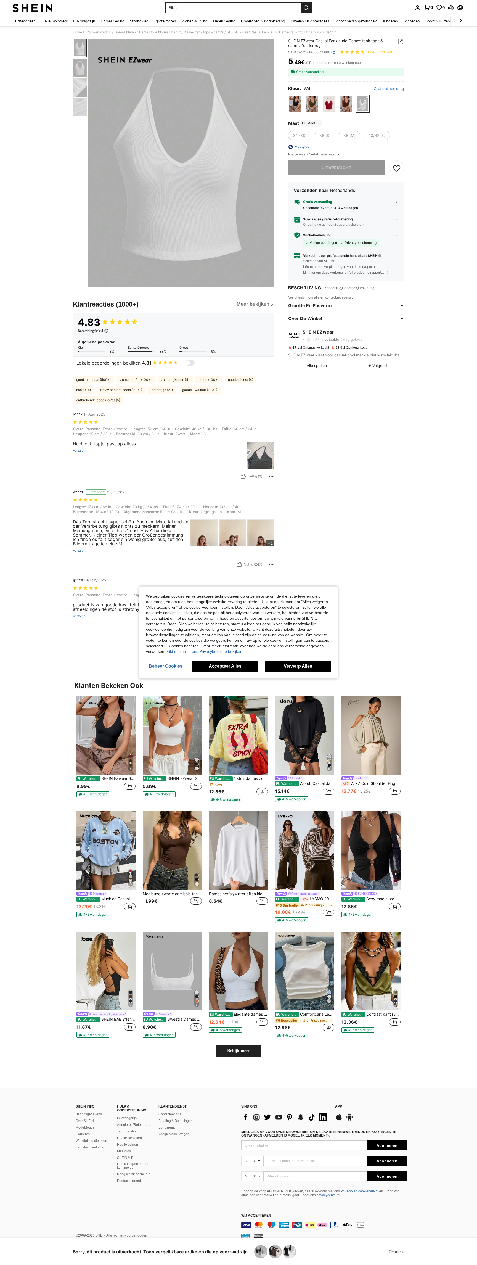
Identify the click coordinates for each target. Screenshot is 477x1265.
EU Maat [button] (308, 123)
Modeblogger (86, 1127)
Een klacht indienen (90, 1147)
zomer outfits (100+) (136, 379)
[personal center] (417, 7)
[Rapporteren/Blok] (271, 476)
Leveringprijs (127, 1118)
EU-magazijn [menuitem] (84, 21)
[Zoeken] (306, 7)
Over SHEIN (85, 1121)
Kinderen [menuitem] (390, 21)
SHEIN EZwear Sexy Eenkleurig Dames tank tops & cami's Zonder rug (173, 778)
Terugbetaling (127, 1131)
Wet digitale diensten (91, 1141)
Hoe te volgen (127, 1145)
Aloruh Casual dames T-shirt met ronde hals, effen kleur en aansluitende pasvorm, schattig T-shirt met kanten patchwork (305, 783)
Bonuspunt (166, 1127)
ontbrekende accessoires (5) (98, 400)
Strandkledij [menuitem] (140, 21)
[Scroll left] (454, 20)
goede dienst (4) (240, 379)
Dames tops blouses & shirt (160, 32)
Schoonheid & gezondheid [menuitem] (356, 21)
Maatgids (124, 1151)
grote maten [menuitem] (166, 21)
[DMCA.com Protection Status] (258, 1236)
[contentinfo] (324, 1225)
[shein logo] (32, 7)
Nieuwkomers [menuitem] (56, 21)
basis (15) (83, 390)
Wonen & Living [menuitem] (195, 21)
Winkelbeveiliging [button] (317, 235)
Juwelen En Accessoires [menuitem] (310, 21)
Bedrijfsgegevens (89, 1114)
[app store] (339, 1120)
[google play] (349, 1120)
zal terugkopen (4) (175, 379)
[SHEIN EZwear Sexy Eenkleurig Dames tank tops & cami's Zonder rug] (172, 735)
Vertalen (79, 451)
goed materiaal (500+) (93, 379)
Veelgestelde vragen (173, 1134)
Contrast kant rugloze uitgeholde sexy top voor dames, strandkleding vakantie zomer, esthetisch (371, 1014)
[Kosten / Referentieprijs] (306, 63)
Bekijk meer (238, 1050)
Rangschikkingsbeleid (133, 1174)
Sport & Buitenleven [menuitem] (442, 21)
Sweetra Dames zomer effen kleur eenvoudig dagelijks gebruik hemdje (173, 1019)
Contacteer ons (169, 1114)
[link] (428, 7)
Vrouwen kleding (98, 32)
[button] (450, 7)
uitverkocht (336, 167)
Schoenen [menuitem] (412, 21)
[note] (92, 794)
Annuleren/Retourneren (135, 1125)
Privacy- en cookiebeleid (359, 1191)
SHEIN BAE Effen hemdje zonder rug (106, 1019)
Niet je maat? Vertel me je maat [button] (312, 155)
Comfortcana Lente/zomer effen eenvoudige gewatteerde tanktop (305, 1014)
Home (77, 32)
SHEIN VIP (125, 1158)
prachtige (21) (162, 390)
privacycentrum (328, 1195)
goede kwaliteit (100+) (199, 390)
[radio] (295, 104)
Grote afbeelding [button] (389, 88)
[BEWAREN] (396, 167)
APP (338, 1106)
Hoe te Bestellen (129, 1138)
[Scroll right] (461, 20)
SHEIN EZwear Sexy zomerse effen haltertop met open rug (106, 778)
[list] (285, 1117)
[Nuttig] (243, 476)
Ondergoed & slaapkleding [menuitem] (263, 21)
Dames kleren (125, 32)
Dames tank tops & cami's (204, 32)
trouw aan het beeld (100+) (121, 390)
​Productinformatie (130, 1181)
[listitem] (106, 749)
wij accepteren (256, 1216)
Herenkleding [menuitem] (224, 21)
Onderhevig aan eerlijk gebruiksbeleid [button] (332, 225)
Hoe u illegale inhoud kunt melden (133, 1166)
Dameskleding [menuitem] (112, 21)
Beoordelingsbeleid (90, 331)
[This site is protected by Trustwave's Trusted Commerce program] (245, 1236)
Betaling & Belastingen (175, 1121)
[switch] (190, 363)
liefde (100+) (209, 379)
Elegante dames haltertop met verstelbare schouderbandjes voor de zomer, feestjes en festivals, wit (239, 1014)
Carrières (83, 1134)
